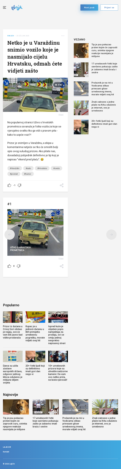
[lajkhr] (17, 7)
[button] (62, 36)
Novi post (89, 7)
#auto (28, 168)
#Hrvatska (42, 168)
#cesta (56, 168)
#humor (27, 174)
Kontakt (6, 452)
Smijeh (10, 36)
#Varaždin (14, 168)
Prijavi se (109, 7)
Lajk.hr (12, 464)
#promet (14, 174)
